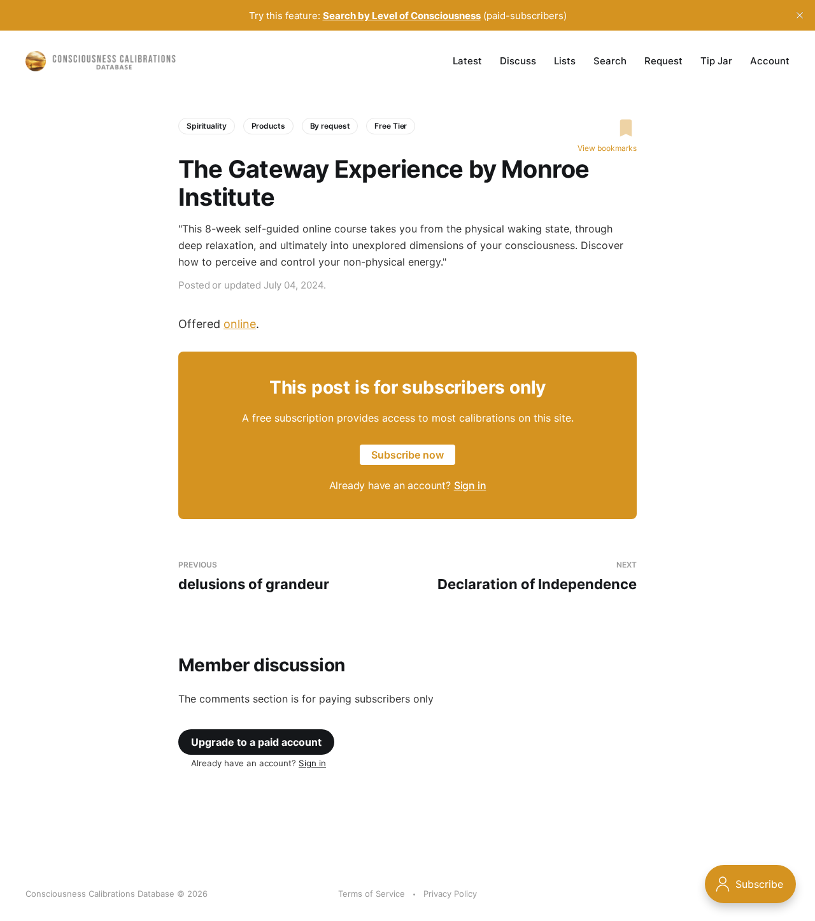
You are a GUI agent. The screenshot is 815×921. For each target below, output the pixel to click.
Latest (467, 61)
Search (610, 61)
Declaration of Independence (537, 576)
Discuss (518, 61)
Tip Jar (716, 61)
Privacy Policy (450, 894)
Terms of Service (371, 894)
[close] (800, 15)
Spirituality (207, 126)
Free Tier (390, 126)
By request (330, 126)
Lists (565, 61)
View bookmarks (607, 148)
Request (663, 61)
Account (770, 61)
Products (268, 126)
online (239, 324)
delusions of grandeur (253, 576)
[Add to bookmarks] (607, 128)
